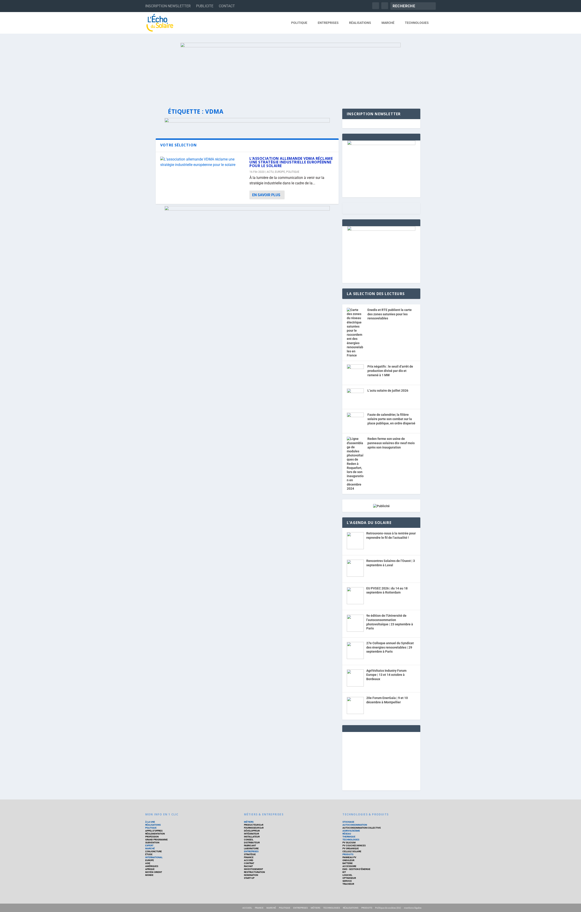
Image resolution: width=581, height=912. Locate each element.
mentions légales (412, 908)
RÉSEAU (346, 833)
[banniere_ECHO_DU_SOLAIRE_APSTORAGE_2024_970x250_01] (290, 71)
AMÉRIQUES (151, 866)
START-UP (249, 878)
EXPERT (149, 845)
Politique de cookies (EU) (388, 908)
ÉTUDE (149, 854)
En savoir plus (266, 195)
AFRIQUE (150, 869)
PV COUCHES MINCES (354, 845)
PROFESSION (152, 836)
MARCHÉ (388, 23)
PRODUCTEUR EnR (253, 825)
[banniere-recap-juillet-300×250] (381, 144)
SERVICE (347, 881)
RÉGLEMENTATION (155, 833)
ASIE (147, 863)
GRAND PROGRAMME (156, 839)
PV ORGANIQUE (350, 848)
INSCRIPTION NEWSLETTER (168, 6)
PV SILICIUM (349, 842)
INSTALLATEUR (252, 836)
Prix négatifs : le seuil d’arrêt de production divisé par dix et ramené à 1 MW (390, 371)
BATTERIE (347, 863)
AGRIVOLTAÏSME (351, 830)
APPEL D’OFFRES (153, 830)
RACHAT (248, 866)
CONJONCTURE (153, 851)
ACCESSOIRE (349, 866)
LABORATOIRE (251, 848)
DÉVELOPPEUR (252, 830)
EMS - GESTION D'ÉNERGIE (356, 869)
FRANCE (259, 908)
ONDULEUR (348, 860)
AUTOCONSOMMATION (354, 825)
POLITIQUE (299, 23)
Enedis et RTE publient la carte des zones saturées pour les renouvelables (389, 314)
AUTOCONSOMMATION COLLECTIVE (361, 828)
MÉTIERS (249, 822)
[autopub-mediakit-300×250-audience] (381, 229)
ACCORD (248, 860)
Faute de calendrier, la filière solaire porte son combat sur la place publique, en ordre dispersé (391, 419)
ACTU (270, 171)
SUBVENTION (152, 842)
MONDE (149, 875)
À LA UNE (150, 822)
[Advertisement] (381, 760)
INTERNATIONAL (153, 857)
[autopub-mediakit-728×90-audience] (247, 121)
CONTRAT (249, 863)
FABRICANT (250, 845)
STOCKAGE (348, 822)
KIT (344, 872)
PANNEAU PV (349, 857)
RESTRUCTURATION (254, 872)
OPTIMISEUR (349, 878)
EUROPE (280, 171)
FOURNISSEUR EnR (253, 828)
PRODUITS (347, 854)
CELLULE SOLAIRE (351, 851)
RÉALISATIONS (360, 23)
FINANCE (249, 857)
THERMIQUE (348, 836)
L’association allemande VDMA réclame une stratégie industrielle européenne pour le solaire (291, 162)
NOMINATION (251, 875)
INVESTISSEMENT (253, 869)
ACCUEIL (247, 908)
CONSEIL (248, 839)
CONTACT (227, 6)
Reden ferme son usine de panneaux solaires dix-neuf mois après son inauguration (391, 443)
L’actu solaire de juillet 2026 (387, 390)
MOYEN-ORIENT (153, 872)
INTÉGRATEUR (251, 833)
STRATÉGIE (250, 854)
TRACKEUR (348, 884)
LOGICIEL (347, 875)
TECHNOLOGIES (417, 23)
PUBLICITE (204, 6)
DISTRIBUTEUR (252, 842)
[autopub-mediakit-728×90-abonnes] (247, 209)
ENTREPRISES (328, 23)
